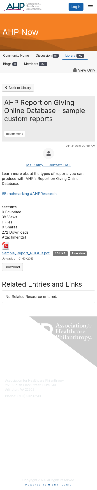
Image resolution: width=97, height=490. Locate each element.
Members (35, 64)
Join (8, 426)
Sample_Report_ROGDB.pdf (26, 253)
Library (74, 55)
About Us (12, 460)
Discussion (46, 55)
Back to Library (19, 88)
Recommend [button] (14, 133)
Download (12, 267)
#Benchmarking (15, 193)
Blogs (9, 64)
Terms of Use (15, 464)
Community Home (16, 55)
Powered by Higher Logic (48, 484)
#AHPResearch (43, 193)
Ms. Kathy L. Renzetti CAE (48, 165)
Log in (76, 7)
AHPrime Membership (21, 430)
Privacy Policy (15, 469)
